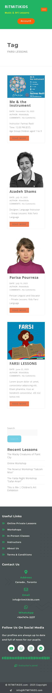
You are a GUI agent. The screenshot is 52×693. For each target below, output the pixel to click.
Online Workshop (16, 463)
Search (11, 428)
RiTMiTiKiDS (16, 6)
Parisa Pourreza (24, 277)
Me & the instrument (20, 103)
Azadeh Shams (23, 191)
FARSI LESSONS (23, 363)
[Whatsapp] (21, 648)
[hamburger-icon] (44, 9)
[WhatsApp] (26, 607)
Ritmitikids (24, 114)
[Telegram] (40, 648)
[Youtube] (11, 648)
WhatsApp (26, 612)
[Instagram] (30, 648)
